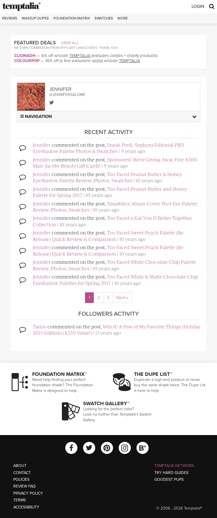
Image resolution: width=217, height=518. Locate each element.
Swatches (103, 18)
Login (198, 6)
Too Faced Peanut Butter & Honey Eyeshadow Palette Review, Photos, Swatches (107, 177)
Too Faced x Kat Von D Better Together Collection (112, 220)
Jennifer (42, 144)
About (20, 465)
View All (70, 42)
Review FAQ (24, 486)
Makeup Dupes (35, 18)
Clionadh (25, 55)
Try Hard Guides (171, 472)
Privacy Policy (28, 493)
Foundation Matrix (71, 18)
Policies (21, 479)
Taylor (39, 326)
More (123, 18)
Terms (19, 500)
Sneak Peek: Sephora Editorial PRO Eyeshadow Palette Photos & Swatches (108, 147)
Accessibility (26, 507)
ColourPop (27, 60)
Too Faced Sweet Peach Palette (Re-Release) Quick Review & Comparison (109, 235)
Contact (22, 472)
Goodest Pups (169, 479)
